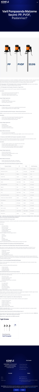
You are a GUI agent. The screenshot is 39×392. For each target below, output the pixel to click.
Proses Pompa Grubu (6, 334)
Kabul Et (16, 389)
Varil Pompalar (6, 336)
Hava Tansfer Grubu (23, 365)
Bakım (2, 377)
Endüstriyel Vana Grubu (24, 367)
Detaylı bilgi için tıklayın (32, 387)
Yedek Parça (3, 380)
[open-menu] (37, 2)
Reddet (23, 389)
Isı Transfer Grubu (23, 369)
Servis (2, 378)
